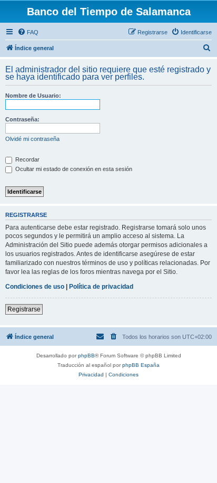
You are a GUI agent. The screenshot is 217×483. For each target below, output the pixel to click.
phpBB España (141, 365)
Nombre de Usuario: (33, 95)
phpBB (86, 355)
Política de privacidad (101, 286)
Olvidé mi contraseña (32, 139)
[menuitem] (27, 32)
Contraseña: (22, 119)
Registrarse (24, 309)
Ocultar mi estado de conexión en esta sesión (73, 169)
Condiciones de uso (34, 286)
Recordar (27, 159)
